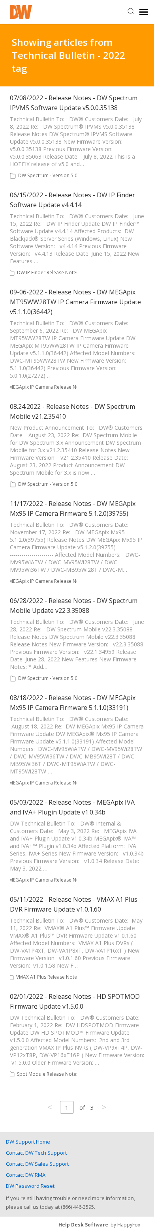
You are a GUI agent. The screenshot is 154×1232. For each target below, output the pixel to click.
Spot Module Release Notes (48, 1074)
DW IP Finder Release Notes (48, 272)
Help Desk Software (83, 1224)
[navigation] (143, 11)
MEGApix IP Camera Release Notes (47, 387)
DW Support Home (28, 1141)
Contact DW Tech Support (36, 1152)
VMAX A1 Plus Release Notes (47, 977)
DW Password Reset (30, 1185)
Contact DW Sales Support (37, 1163)
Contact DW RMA (25, 1174)
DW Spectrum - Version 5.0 (47, 175)
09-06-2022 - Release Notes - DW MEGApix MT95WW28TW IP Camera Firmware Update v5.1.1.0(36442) (75, 302)
